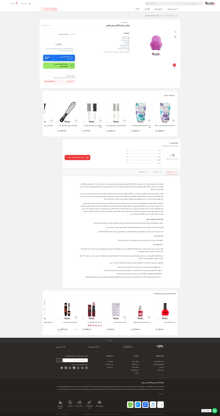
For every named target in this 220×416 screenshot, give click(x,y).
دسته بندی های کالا (172, 9)
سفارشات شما (110, 361)
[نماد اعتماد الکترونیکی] (160, 404)
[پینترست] (61, 367)
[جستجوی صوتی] (154, 3)
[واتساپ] (78, 367)
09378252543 (49, 81)
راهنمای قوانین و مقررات (158, 364)
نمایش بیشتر (161, 394)
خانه (177, 16)
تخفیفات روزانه (157, 9)
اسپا (162, 16)
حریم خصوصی (96, 414)
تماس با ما (161, 367)
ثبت (59, 360)
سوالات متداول (160, 370)
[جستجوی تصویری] (150, 3)
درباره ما (136, 373)
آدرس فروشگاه (135, 364)
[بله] (74, 367)
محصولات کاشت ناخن (169, 16)
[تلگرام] (82, 367)
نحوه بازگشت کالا (134, 370)
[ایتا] (70, 367)
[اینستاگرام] (86, 367)
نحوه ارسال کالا (135, 367)
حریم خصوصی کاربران (159, 361)
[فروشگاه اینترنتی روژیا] (210, 3)
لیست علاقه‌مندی (109, 364)
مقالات (145, 9)
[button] (157, 318)
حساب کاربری (110, 367)
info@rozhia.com (93, 347)
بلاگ (136, 9)
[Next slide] (44, 112)
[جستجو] (147, 3)
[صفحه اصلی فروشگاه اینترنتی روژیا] (160, 347)
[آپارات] (65, 367)
